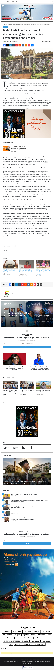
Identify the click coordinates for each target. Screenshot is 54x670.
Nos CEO (25, 641)
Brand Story (27, 631)
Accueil (5, 24)
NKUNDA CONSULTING (12, 641)
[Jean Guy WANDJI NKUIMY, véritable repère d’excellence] (6, 496)
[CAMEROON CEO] (10, 1)
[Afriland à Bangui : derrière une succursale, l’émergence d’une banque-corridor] (43, 385)
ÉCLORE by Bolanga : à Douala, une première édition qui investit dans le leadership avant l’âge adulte (10, 392)
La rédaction (7, 41)
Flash (49, 635)
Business (36, 631)
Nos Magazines (23, 661)
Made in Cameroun (41, 638)
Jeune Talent (28, 638)
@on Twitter (4, 648)
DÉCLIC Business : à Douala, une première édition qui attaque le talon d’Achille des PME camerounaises (27, 392)
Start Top (18, 644)
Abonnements (47, 661)
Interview (19, 638)
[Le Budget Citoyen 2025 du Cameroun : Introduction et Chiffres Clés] (10, 264)
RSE (11, 644)
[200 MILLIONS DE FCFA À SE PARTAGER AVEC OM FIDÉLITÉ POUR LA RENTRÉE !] (6, 148)
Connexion (42, 661)
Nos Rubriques (10, 661)
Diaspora (17, 635)
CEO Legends (46, 631)
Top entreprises (39, 644)
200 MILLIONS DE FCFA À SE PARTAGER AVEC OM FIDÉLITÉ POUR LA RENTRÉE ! (18, 148)
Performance (46, 641)
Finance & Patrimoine (38, 635)
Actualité (10, 24)
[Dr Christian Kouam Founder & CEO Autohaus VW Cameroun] (6, 513)
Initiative (10, 638)
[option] (27, 314)
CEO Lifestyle (7, 635)
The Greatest (27, 644)
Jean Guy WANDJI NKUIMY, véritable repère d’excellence (24, 494)
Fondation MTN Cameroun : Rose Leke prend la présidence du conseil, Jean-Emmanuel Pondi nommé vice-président (17, 314)
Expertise (26, 635)
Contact (37, 661)
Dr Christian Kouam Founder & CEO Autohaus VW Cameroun (25, 512)
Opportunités (35, 641)
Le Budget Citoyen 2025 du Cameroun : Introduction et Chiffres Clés (9, 270)
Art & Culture (17, 631)
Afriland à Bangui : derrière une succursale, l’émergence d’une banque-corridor (43, 392)
